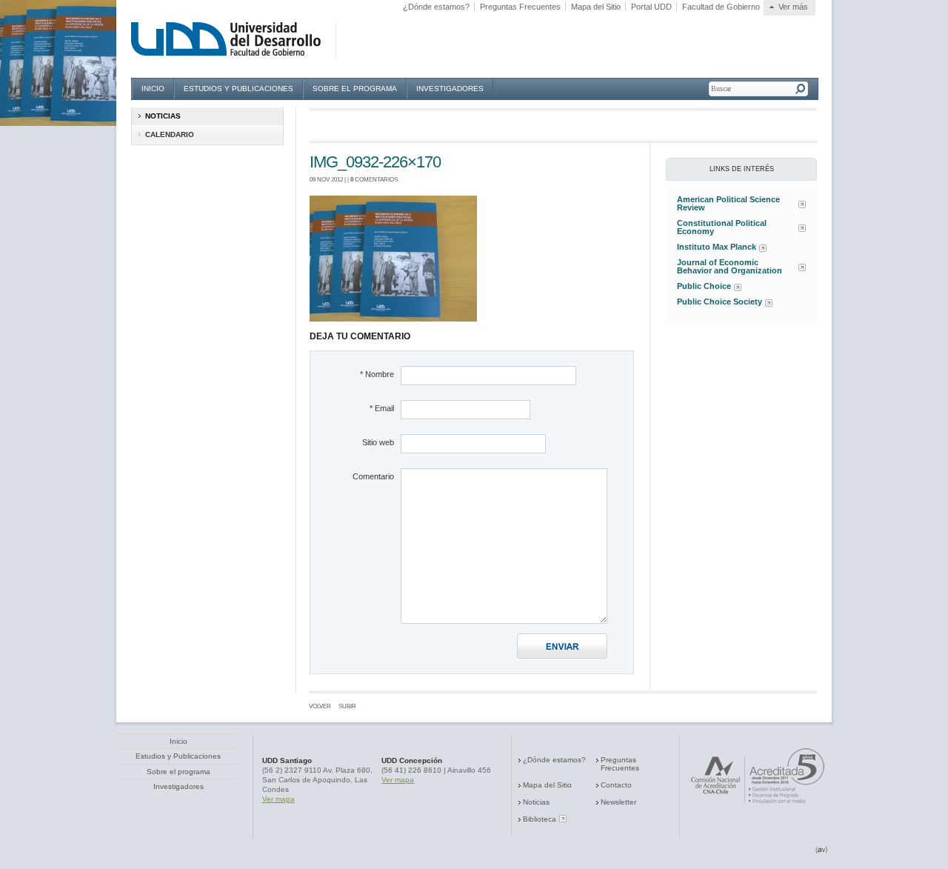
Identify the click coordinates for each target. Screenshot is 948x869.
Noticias (536, 802)
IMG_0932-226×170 (375, 162)
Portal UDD (651, 6)
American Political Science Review (728, 204)
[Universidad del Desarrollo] (239, 39)
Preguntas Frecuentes (520, 6)
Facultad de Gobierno (721, 6)
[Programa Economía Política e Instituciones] (348, 39)
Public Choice (704, 286)
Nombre (377, 374)
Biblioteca (539, 819)
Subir (347, 706)
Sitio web (378, 442)
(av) (822, 850)
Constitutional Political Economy (722, 227)
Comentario (373, 476)
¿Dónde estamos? (436, 6)
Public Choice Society (719, 302)
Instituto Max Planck (716, 247)
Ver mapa (278, 799)
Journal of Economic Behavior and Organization (729, 267)
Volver (320, 706)
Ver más (793, 6)
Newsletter (618, 802)
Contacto (616, 785)
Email (382, 408)
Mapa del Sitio (596, 6)
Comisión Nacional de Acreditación (757, 775)
